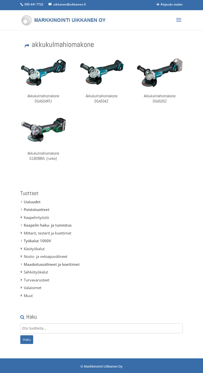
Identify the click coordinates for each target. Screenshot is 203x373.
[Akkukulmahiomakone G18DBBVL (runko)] (43, 130)
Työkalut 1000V (37, 240)
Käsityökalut (34, 248)
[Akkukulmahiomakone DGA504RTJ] (43, 72)
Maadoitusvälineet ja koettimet (52, 264)
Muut (28, 295)
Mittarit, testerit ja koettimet (47, 233)
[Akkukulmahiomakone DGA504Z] (101, 72)
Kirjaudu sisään (171, 4)
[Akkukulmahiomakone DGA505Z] (160, 72)
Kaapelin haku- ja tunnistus (48, 225)
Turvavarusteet (36, 279)
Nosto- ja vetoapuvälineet (45, 256)
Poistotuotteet (37, 209)
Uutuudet (32, 201)
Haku (27, 339)
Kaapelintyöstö (36, 217)
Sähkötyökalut (36, 272)
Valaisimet (32, 287)
